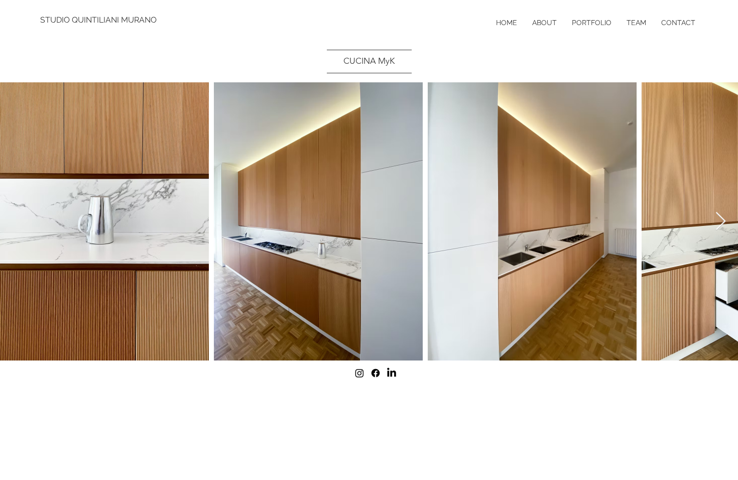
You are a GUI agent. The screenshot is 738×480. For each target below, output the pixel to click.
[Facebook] (375, 373)
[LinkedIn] (391, 373)
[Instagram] (359, 373)
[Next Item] (720, 221)
